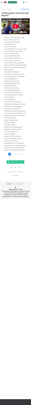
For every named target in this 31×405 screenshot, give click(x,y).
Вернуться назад (7, 9)
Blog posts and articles (17, 172)
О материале (15, 175)
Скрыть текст (25, 9)
